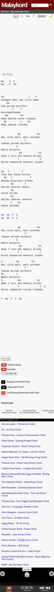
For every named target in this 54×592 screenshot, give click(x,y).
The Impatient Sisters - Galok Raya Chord (22, 482)
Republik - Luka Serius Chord (16, 534)
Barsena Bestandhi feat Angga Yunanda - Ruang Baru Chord (25, 475)
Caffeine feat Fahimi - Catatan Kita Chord (22, 468)
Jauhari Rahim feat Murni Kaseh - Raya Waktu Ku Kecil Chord (26, 558)
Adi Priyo (8, 74)
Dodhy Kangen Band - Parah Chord (19, 529)
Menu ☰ (41, 16)
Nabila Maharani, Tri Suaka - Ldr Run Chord (23, 452)
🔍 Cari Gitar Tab (9, 374)
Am (2, 81)
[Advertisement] (27, 45)
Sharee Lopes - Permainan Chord (18, 424)
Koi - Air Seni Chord (11, 429)
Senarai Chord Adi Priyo (18, 382)
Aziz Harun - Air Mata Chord (15, 518)
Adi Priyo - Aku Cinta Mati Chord (15, 12)
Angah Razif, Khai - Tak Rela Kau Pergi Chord (24, 457)
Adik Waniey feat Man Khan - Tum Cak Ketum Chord (24, 494)
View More (27, 569)
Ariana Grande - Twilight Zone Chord (20, 540)
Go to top (5, 358)
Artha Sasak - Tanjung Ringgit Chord (20, 441)
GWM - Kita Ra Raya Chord (15, 565)
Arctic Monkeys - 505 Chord (15, 545)
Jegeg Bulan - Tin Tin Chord (15, 523)
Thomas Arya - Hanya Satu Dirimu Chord (22, 463)
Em (15, 84)
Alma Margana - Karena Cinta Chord (19, 512)
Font (27, 16)
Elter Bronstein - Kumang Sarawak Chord (22, 487)
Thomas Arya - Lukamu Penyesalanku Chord (24, 435)
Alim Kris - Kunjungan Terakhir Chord (20, 507)
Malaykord (14, 4)
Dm (6, 115)
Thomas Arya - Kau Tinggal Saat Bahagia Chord (25, 501)
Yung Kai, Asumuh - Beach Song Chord (21, 446)
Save (15, 16)
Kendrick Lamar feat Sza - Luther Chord (21, 551)
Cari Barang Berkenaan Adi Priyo (22, 393)
